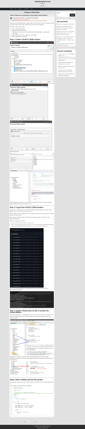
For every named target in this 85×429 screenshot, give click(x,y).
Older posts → (36, 421)
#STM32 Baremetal (18, 20)
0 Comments (35, 18)
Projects (26, 19)
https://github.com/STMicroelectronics (22, 211)
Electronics (21, 19)
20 (31, 421)
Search (58, 13)
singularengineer (21, 17)
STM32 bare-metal (38, 20)
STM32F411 (45, 20)
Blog (18, 19)
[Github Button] (41, 6)
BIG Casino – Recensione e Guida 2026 (65, 24)
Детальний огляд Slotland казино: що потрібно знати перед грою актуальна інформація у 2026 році (65, 28)
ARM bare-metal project (28, 20)
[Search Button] (43, 6)
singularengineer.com (42, 1)
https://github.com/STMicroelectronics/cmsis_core (23, 223)
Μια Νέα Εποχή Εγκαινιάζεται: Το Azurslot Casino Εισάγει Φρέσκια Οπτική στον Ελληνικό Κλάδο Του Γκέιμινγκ (65, 33)
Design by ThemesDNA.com (42, 427)
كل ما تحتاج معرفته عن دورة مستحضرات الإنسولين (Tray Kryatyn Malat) (66, 58)
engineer (60, 70)
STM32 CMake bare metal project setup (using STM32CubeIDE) (28, 15)
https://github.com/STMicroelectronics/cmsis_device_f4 (24, 224)
